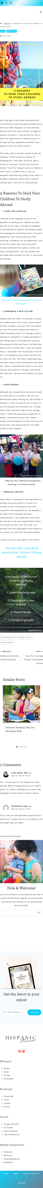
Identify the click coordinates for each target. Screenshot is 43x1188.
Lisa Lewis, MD (19, 772)
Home (6, 1173)
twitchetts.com (19, 806)
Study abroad (7, 642)
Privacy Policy (31, 1173)
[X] (6, 3)
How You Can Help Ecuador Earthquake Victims (33, 657)
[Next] (36, 715)
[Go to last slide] (7, 715)
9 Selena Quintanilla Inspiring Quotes (9, 656)
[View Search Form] (41, 3)
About (16, 1173)
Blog (2, 31)
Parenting (11, 31)
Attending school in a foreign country (16, 637)
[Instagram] (11, 3)
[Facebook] (2, 3)
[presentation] (21, 704)
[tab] (16, 746)
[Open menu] (41, 12)
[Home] (1, 23)
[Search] (38, 912)
